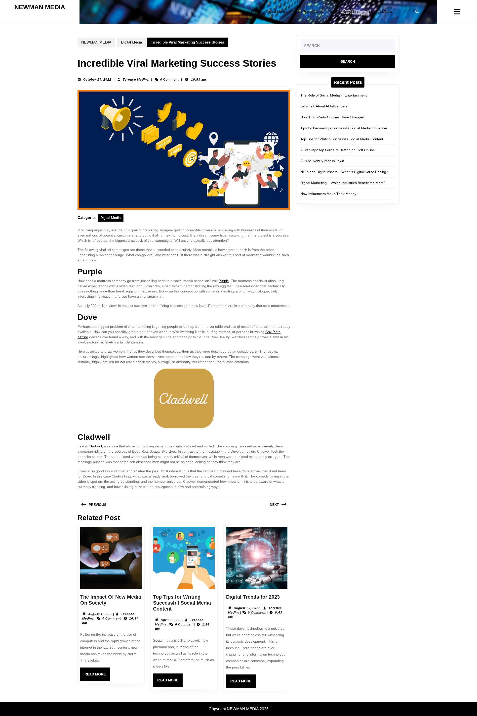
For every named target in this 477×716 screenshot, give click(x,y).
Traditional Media (378, 11)
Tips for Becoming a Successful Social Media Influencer (343, 128)
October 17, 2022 (97, 79)
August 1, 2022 (100, 614)
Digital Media (276, 11)
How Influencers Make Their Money (328, 194)
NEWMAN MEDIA (39, 6)
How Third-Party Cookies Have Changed (332, 117)
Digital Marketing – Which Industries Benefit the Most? (342, 183)
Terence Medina (136, 79)
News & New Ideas (344, 11)
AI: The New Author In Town (322, 161)
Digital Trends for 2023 (253, 597)
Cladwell (95, 446)
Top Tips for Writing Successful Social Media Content (182, 603)
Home (256, 11)
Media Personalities (307, 11)
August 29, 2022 (247, 608)
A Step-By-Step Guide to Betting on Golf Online (337, 150)
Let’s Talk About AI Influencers (323, 106)
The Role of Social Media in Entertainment (333, 95)
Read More (97, 676)
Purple (224, 281)
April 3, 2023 (171, 620)
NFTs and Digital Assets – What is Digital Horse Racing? (344, 172)
